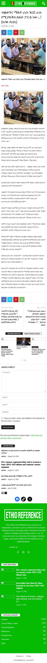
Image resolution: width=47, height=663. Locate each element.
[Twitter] (10, 32)
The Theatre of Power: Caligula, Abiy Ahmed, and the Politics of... (30, 599)
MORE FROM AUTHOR (32, 334)
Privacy (28, 656)
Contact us (19, 656)
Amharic (4, 347)
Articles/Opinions (7, 627)
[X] (29, 553)
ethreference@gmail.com (28, 547)
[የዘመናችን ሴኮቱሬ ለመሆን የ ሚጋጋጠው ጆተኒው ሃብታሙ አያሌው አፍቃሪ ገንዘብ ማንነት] (8, 343)
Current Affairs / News (9, 623)
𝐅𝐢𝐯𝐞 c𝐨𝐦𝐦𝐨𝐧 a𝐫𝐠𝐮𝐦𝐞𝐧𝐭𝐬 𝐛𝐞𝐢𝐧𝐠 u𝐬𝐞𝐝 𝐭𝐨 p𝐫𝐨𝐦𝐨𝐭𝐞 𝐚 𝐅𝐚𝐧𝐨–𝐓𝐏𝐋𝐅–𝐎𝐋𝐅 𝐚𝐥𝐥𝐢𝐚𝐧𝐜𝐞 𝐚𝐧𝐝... (30, 572)
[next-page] (25, 360)
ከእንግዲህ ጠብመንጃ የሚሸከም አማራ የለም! (16, 476)
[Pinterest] (16, 32)
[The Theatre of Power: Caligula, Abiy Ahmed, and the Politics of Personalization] (7, 600)
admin (3, 456)
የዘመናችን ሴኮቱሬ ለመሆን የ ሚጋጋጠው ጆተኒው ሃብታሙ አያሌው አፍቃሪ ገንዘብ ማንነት (7, 352)
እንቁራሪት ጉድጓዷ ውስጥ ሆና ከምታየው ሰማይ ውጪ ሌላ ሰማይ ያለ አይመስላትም (38, 351)
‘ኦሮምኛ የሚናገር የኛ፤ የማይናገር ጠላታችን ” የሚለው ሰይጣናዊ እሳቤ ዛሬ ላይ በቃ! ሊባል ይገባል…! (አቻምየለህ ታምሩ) (11, 316)
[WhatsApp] (22, 32)
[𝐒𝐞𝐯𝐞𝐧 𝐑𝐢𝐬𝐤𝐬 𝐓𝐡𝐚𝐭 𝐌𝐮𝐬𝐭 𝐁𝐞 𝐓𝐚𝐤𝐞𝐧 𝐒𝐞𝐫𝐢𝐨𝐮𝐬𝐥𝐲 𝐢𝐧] (7, 587)
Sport (3, 643)
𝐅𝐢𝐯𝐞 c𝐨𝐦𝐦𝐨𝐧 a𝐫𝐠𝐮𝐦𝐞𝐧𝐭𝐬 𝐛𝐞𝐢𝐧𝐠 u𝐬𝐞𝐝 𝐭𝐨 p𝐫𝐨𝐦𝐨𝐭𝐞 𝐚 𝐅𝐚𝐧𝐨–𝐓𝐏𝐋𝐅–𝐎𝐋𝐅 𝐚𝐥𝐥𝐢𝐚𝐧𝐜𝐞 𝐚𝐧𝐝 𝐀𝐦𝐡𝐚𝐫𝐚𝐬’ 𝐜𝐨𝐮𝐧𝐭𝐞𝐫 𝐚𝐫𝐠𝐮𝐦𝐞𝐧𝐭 (21, 464)
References (5, 631)
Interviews (5, 639)
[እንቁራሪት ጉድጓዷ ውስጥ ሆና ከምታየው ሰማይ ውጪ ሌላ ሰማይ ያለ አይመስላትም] (39, 343)
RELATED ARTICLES (14, 334)
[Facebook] (4, 32)
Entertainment (6, 635)
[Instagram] (24, 553)
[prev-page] (22, 360)
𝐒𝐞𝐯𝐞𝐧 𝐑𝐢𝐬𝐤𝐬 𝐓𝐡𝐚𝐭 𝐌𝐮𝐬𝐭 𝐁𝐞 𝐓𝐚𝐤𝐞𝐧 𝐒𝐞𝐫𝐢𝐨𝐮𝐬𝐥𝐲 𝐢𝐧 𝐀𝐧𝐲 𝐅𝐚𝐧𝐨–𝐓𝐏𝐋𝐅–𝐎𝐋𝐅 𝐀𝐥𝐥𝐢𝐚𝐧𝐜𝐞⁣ (30, 585)
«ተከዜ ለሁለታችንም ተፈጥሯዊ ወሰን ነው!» (16, 485)
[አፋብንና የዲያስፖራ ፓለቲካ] (24, 341)
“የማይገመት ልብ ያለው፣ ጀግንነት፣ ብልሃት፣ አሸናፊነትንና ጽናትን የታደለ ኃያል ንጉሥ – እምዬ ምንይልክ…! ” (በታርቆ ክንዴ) (36, 318)
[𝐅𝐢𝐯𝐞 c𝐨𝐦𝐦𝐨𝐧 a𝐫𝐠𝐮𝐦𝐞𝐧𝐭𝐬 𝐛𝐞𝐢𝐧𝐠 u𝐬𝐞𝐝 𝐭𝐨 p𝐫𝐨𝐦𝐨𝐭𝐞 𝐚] (7, 573)
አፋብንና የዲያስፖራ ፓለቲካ (22, 347)
